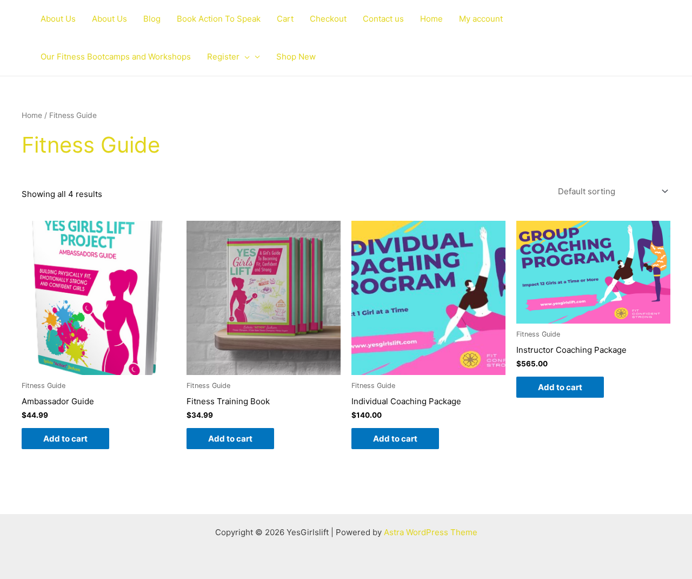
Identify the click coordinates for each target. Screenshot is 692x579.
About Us (58, 19)
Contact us (383, 19)
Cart (285, 19)
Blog (152, 19)
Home (431, 19)
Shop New (296, 56)
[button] (244, 57)
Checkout (328, 19)
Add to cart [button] (65, 438)
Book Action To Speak (219, 19)
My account (481, 19)
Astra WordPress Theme (430, 532)
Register (223, 56)
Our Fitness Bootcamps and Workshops (116, 56)
